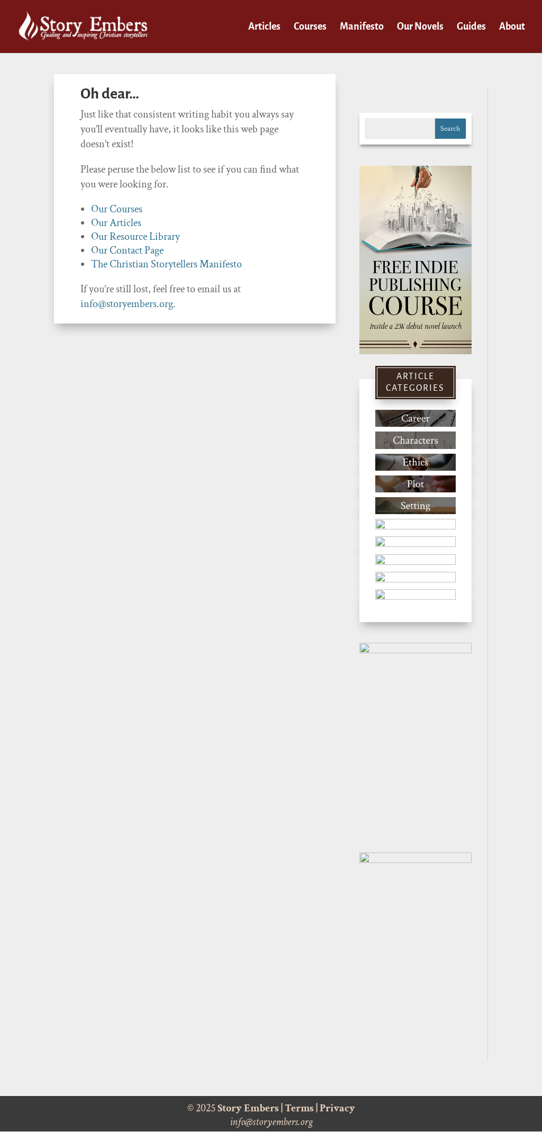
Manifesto (362, 27)
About (512, 27)
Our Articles (116, 223)
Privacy (337, 1108)
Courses (310, 27)
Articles (264, 27)
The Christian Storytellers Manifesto (166, 264)
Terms (299, 1108)
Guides (471, 27)
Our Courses (116, 209)
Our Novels (420, 27)
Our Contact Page (127, 250)
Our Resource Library (135, 237)
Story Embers (248, 1108)
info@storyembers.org (126, 304)
